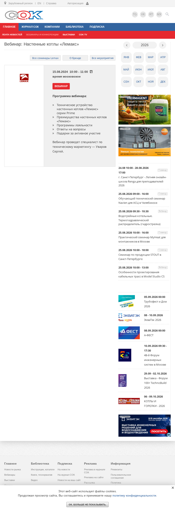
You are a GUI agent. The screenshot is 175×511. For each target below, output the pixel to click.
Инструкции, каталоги (42, 469)
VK (143, 14)
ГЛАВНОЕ (9, 26)
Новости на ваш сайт (69, 480)
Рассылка (89, 482)
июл (151, 69)
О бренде (75, 58)
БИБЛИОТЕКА (75, 26)
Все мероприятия (103, 58)
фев (138, 57)
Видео (34, 480)
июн (138, 69)
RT (151, 14)
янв (126, 57)
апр (163, 57)
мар (150, 57)
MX (159, 14)
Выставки (9, 480)
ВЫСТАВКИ (69, 34)
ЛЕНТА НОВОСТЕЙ (12, 34)
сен (126, 81)
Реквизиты (116, 469)
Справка (51, 3)
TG (135, 14)
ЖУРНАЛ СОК (30, 26)
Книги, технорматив (41, 475)
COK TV (83, 34)
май (126, 69)
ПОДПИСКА (97, 26)
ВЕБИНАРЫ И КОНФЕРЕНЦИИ (42, 34)
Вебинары (9, 475)
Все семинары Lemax (45, 58)
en (39, 3)
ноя (151, 81)
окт (138, 81)
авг (162, 69)
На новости (64, 469)
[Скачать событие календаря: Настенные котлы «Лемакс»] (91, 71)
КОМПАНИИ (52, 26)
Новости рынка (12, 469)
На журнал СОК (66, 475)
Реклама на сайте (94, 477)
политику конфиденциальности (134, 495)
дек (162, 81)
